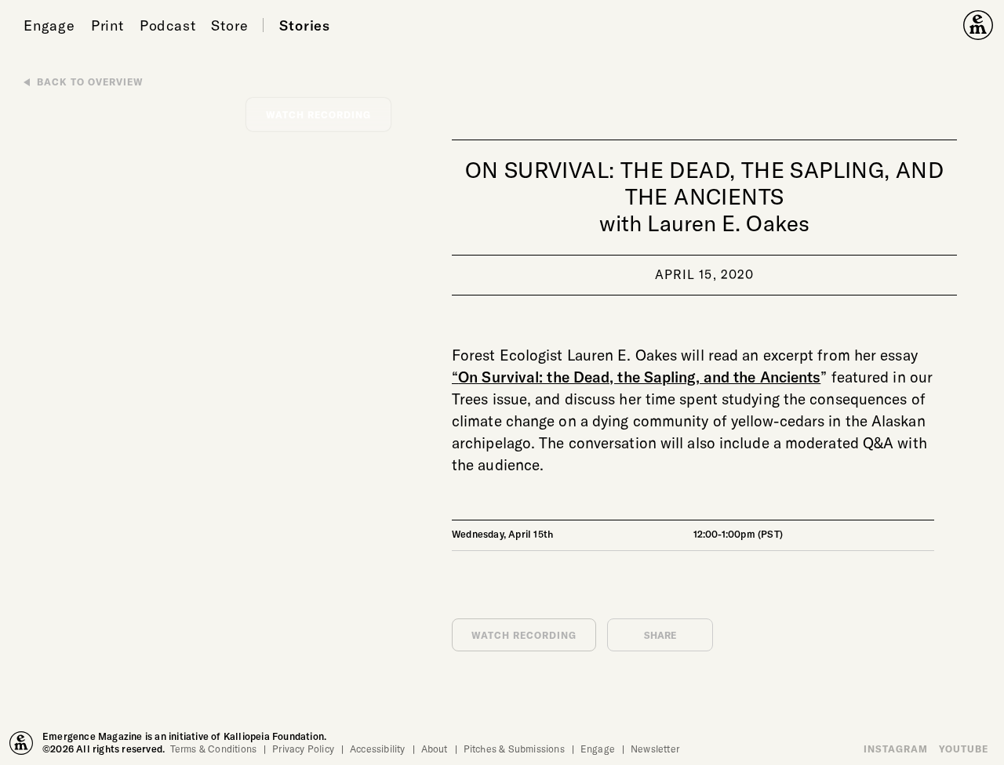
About (434, 748)
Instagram (896, 748)
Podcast (168, 25)
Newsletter (655, 748)
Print (107, 25)
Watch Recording (524, 634)
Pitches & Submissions (514, 748)
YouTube (963, 748)
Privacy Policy (303, 748)
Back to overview (90, 81)
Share (660, 634)
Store (229, 25)
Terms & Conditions (213, 748)
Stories (304, 25)
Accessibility (378, 748)
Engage (49, 25)
